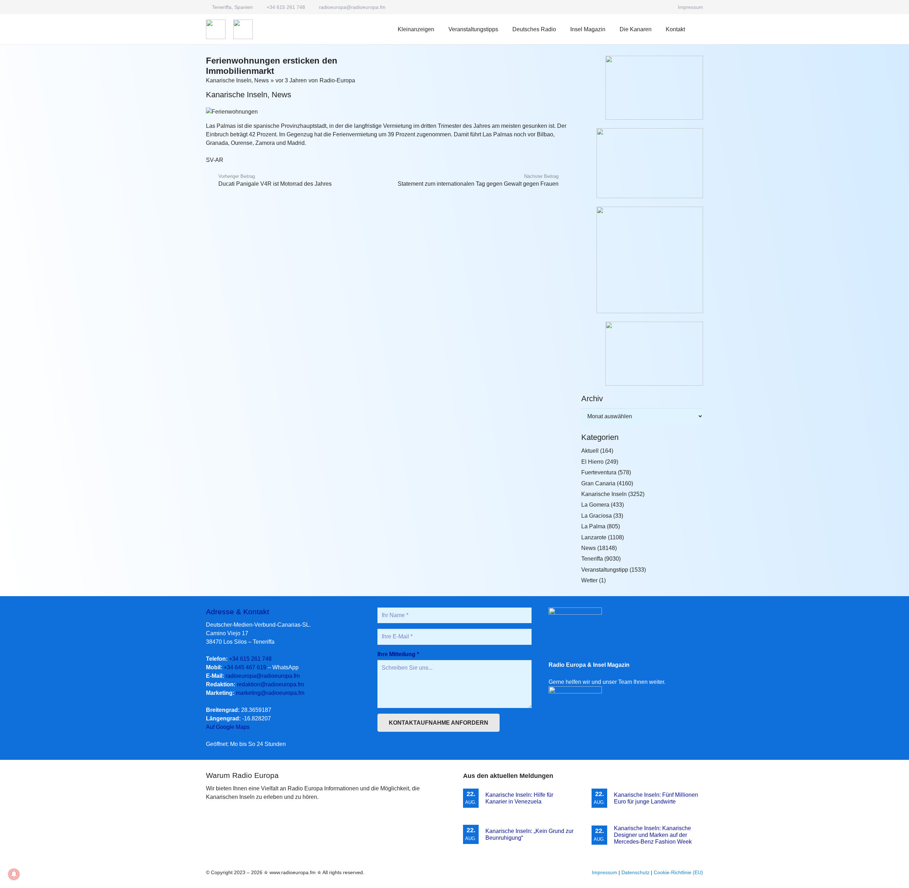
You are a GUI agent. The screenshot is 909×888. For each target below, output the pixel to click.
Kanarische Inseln (228, 80)
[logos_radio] (215, 29)
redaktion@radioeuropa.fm (270, 684)
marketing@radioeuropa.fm (270, 693)
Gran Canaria (598, 483)
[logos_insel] (243, 29)
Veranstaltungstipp (604, 570)
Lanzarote (593, 537)
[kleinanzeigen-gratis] (642, 260)
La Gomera (595, 505)
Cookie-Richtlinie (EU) (678, 872)
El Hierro (592, 462)
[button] (561, 29)
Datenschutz (635, 872)
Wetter (589, 580)
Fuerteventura (598, 472)
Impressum (604, 872)
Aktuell (590, 451)
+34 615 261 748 (250, 659)
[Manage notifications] (14, 874)
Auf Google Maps (228, 727)
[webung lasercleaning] (642, 163)
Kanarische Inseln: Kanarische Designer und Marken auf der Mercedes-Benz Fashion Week (653, 835)
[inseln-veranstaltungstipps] (642, 354)
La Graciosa (596, 516)
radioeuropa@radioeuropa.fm (262, 676)
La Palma (593, 526)
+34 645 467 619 (245, 667)
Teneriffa (592, 559)
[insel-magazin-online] (642, 88)
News (261, 80)
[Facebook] (664, 7)
